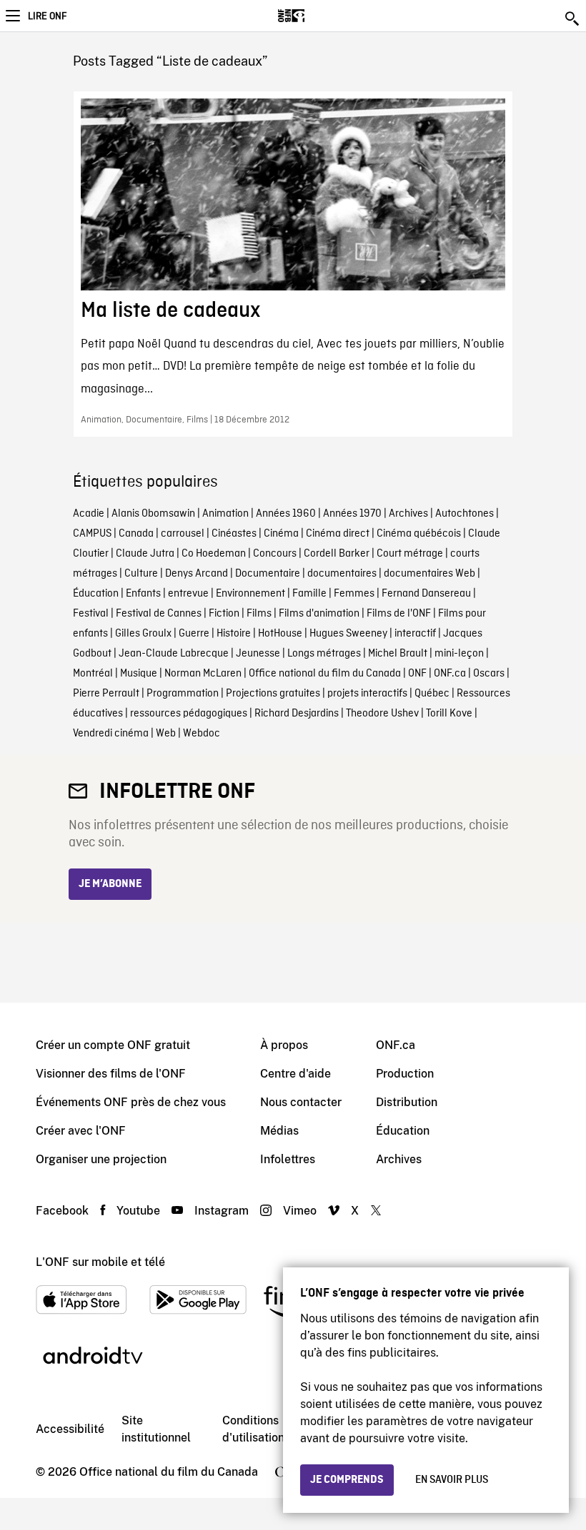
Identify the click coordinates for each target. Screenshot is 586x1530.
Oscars (489, 674)
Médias (279, 1131)
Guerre (194, 634)
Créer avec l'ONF (81, 1131)
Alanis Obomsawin (153, 514)
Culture (141, 574)
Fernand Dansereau (426, 594)
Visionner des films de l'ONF (111, 1073)
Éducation (96, 594)
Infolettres (287, 1159)
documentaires (342, 574)
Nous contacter (301, 1102)
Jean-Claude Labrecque (174, 654)
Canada (136, 534)
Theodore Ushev (382, 713)
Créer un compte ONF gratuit (113, 1045)
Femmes (354, 594)
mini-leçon (459, 654)
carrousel (182, 534)
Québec (432, 694)
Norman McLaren (203, 674)
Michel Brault (397, 654)
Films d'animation (319, 614)
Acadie (88, 514)
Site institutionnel (156, 1429)
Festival (91, 614)
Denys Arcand (196, 574)
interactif (415, 634)
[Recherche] (573, 18)
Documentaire (267, 574)
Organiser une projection (101, 1159)
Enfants (143, 594)
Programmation (182, 694)
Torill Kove (449, 713)
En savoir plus (451, 1480)
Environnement (250, 594)
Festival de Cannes (159, 614)
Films (259, 614)
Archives (408, 514)
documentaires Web (429, 574)
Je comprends (347, 1480)
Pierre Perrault (106, 694)
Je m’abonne (110, 884)
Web (166, 733)
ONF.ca (450, 674)
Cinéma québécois (419, 534)
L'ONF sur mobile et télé (100, 1262)
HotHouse (280, 634)
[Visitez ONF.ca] (316, 15)
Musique (138, 674)
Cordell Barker (336, 554)
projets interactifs (367, 694)
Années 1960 (286, 514)
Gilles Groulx (143, 634)
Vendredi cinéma (111, 733)
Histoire (234, 634)
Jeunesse (258, 654)
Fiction (224, 614)
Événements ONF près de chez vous (131, 1102)
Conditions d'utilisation (253, 1429)
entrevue (188, 594)
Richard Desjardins (296, 713)
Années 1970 (352, 514)
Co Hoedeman (214, 554)
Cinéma (281, 534)
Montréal (93, 674)
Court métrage (410, 554)
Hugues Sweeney (348, 634)
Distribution (406, 1102)
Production (405, 1073)
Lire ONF (47, 16)
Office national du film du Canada (325, 674)
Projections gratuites (273, 694)
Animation (225, 514)
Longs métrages (324, 654)
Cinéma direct (337, 534)
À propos (284, 1045)
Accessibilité (70, 1429)
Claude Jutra (145, 554)
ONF (417, 674)
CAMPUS (92, 534)
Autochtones (464, 514)
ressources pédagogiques (188, 713)
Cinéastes (234, 534)
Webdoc (201, 733)
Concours (275, 554)
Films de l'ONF (399, 614)
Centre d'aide (295, 1073)
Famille (309, 594)
